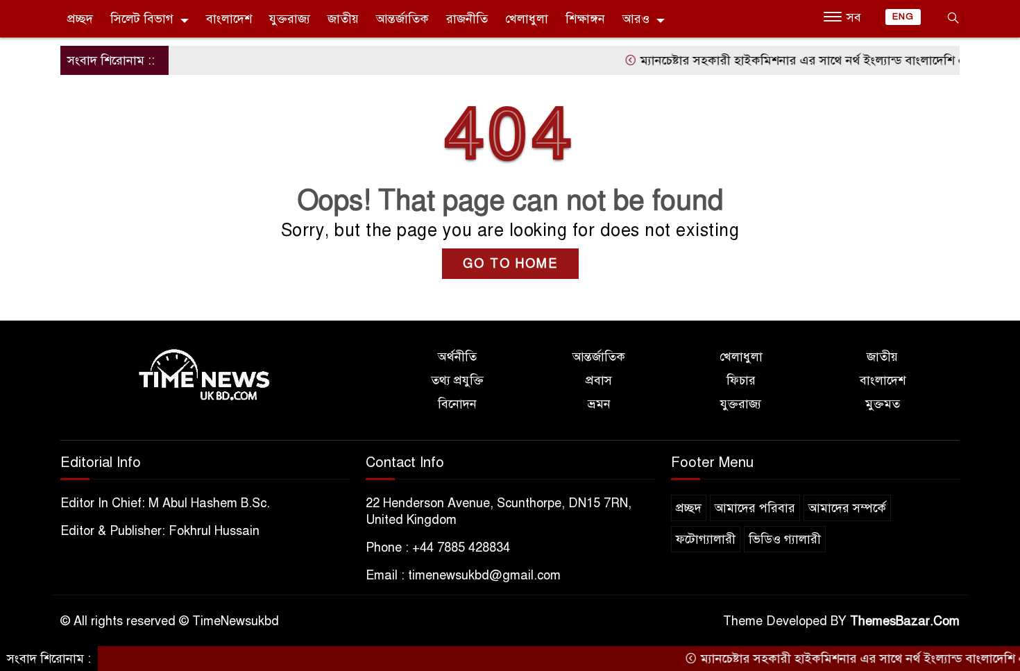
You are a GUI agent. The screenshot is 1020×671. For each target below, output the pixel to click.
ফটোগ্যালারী (706, 539)
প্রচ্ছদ (80, 18)
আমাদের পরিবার (755, 508)
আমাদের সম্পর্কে (847, 508)
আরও (635, 18)
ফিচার (741, 380)
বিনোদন (457, 403)
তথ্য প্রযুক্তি (457, 380)
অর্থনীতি (457, 356)
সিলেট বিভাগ (141, 18)
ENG (903, 16)
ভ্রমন (599, 403)
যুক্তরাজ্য (289, 18)
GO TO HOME (510, 263)
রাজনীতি (467, 18)
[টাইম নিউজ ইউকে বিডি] (204, 375)
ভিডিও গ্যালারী (785, 539)
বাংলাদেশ (229, 18)
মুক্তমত (882, 403)
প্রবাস (599, 380)
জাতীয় (343, 18)
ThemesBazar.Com (905, 621)
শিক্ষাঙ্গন (585, 18)
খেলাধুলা (526, 18)
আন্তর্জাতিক (402, 18)
